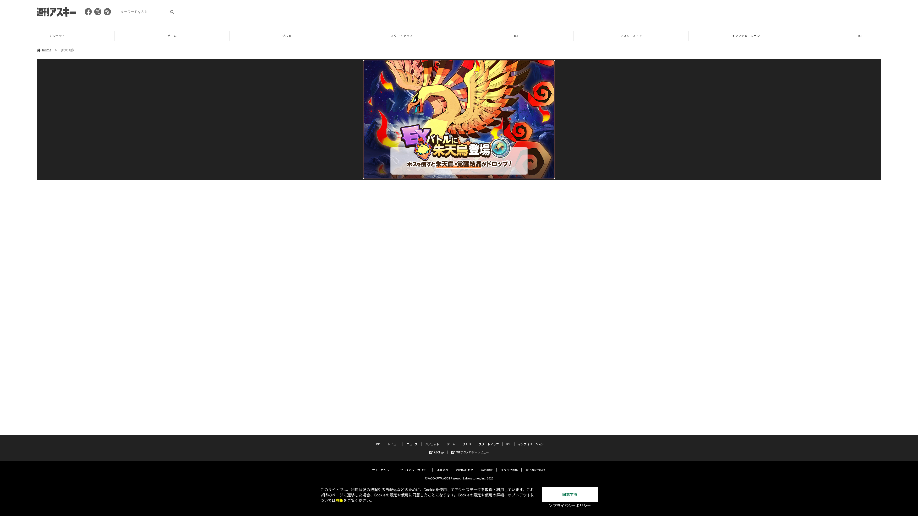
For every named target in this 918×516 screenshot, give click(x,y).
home (46, 50)
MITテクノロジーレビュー (472, 452)
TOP (860, 35)
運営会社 (442, 470)
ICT (516, 35)
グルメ (286, 35)
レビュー (393, 444)
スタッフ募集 (509, 470)
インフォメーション (746, 35)
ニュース (412, 444)
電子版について (536, 470)
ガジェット (57, 35)
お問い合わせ (464, 470)
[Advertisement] (794, 13)
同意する (570, 494)
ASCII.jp (439, 452)
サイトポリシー (382, 470)
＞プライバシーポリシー (570, 506)
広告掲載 (487, 470)
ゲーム (172, 35)
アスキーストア (631, 35)
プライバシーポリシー (414, 470)
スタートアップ (401, 35)
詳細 (339, 500)
